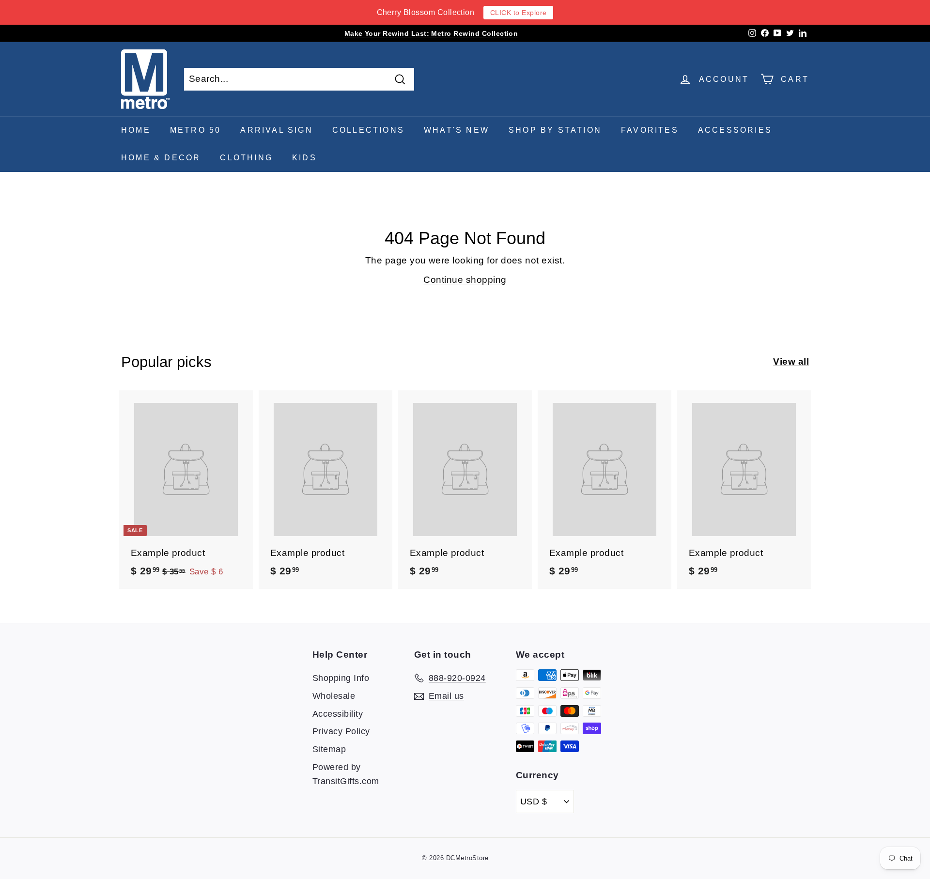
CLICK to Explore (518, 12)
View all (791, 361)
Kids (304, 158)
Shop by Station (555, 130)
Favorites (650, 130)
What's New (456, 130)
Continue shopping (464, 280)
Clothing (246, 158)
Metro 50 (195, 130)
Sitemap (329, 749)
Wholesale (333, 696)
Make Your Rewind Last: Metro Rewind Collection (431, 33)
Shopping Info (340, 678)
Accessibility (337, 714)
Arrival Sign (276, 130)
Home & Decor (161, 158)
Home (136, 130)
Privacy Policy (341, 731)
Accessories (735, 130)
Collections (368, 130)
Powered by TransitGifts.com (345, 774)
